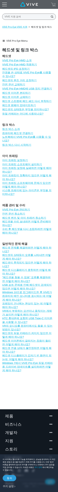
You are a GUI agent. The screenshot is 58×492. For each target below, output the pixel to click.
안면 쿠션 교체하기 (13, 84)
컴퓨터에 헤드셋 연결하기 (17, 133)
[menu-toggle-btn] (4, 4)
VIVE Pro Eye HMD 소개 (17, 60)
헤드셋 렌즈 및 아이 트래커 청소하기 (24, 217)
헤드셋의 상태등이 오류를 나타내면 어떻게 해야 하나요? (26, 257)
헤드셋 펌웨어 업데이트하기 (19, 105)
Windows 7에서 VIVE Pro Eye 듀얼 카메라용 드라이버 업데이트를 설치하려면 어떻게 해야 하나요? (27, 367)
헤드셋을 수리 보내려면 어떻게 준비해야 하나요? (26, 223)
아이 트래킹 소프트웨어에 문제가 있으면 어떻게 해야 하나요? (26, 185)
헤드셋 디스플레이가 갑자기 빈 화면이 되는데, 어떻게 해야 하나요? (26, 357)
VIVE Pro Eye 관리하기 (16, 209)
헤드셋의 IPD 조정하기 (16, 68)
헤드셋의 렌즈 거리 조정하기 (19, 80)
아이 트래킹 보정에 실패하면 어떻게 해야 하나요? (26, 170)
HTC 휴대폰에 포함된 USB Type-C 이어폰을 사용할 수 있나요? (27, 320)
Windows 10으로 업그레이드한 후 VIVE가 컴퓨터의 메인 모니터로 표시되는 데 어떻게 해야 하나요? (27, 296)
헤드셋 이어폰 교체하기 (16, 97)
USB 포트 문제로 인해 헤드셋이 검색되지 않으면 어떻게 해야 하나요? (27, 286)
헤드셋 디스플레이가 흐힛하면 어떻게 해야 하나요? (26, 272)
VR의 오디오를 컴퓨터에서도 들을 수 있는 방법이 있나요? (27, 327)
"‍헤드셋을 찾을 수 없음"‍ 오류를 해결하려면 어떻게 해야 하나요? (26, 279)
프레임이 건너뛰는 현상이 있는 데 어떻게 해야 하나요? (26, 305)
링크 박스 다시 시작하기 (16, 144)
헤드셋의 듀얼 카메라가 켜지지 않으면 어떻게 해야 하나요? (26, 335)
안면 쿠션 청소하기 (13, 213)
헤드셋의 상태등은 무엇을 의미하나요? (25, 109)
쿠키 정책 (38, 467)
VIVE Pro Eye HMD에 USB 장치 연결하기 (27, 88)
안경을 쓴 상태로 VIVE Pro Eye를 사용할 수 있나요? (26, 74)
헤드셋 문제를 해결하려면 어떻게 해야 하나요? (26, 249)
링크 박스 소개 (11, 129)
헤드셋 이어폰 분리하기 (16, 92)
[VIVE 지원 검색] (51, 17)
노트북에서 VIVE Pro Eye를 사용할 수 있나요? (26, 138)
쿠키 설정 (8, 486)
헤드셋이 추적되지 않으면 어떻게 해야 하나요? (26, 264)
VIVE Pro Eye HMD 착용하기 (19, 64)
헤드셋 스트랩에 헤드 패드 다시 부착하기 (26, 101)
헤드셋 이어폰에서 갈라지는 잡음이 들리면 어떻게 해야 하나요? (26, 342)
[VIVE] (29, 4)
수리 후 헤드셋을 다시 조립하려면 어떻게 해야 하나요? (26, 231)
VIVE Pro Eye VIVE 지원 (14, 27)
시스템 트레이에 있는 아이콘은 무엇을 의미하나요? (26, 192)
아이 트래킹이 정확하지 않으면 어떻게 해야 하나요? (26, 177)
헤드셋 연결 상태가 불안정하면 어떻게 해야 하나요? (26, 350)
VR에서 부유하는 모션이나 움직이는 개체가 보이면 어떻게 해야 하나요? (27, 312)
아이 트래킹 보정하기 (15, 160)
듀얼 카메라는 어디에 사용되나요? (22, 113)
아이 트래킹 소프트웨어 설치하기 (22, 164)
